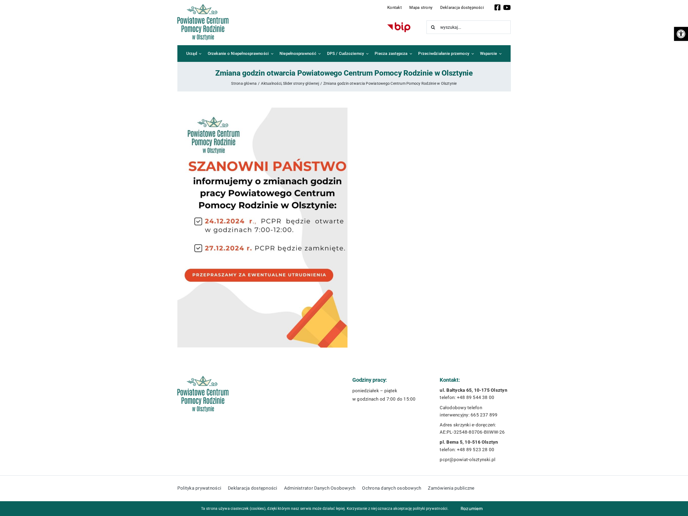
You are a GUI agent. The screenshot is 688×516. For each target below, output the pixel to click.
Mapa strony (420, 7)
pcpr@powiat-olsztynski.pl (467, 459)
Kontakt (394, 7)
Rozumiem (472, 508)
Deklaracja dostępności (462, 7)
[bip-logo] (398, 24)
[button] (681, 34)
